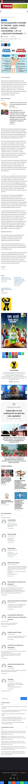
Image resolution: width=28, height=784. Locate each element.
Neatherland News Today (5, 746)
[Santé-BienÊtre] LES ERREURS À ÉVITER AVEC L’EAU (6, 289)
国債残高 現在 (3, 736)
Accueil (3, 17)
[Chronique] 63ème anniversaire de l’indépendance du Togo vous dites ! (14, 396)
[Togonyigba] (14, 6)
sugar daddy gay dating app (12, 525)
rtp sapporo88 (3, 741)
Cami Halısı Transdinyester (5, 751)
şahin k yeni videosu (13, 562)
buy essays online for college (13, 553)
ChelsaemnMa (12, 534)
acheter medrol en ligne (14, 632)
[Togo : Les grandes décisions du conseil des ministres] (7, 495)
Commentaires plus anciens (6, 517)
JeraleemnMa (12, 520)
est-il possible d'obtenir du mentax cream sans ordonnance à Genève (17, 617)
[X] (13, 382)
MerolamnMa (11, 548)
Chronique (12, 17)
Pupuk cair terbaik (4, 731)
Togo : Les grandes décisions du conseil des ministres (7, 502)
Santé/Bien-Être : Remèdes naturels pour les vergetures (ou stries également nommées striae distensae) (19, 280)
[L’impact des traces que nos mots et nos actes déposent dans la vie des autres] (4, 104)
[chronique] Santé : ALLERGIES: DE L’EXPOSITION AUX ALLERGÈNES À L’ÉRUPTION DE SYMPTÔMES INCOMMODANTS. (19, 504)
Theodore (10, 679)
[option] (14, 392)
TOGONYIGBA (5, 36)
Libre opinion (7, 17)
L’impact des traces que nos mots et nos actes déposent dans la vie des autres (18, 104)
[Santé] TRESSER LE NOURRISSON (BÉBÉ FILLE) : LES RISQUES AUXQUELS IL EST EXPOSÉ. (6, 480)
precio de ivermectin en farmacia (17, 601)
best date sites (10, 539)
